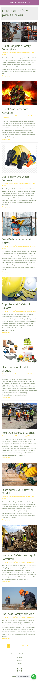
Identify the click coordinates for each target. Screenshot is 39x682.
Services (19, 660)
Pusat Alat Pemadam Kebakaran (15, 110)
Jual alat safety (20, 562)
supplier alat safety (22, 311)
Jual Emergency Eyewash (23, 183)
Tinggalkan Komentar (8, 53)
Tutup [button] (28, 2)
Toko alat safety (21, 436)
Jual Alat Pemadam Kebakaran (25, 116)
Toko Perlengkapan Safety (24, 246)
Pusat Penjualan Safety (23, 53)
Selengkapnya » (7, 76)
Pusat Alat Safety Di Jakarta (19, 654)
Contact (19, 663)
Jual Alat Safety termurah (18, 614)
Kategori (19, 657)
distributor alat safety (23, 374)
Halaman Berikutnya (29, 646)
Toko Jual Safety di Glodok (18, 432)
